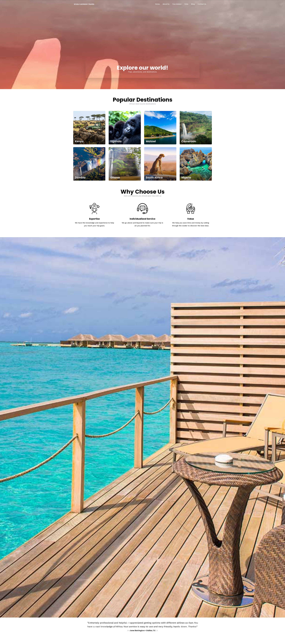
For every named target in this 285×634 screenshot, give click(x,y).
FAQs (186, 4)
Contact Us (202, 4)
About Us (166, 4)
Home (157, 4)
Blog (193, 4)
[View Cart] (210, 4)
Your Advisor (176, 4)
